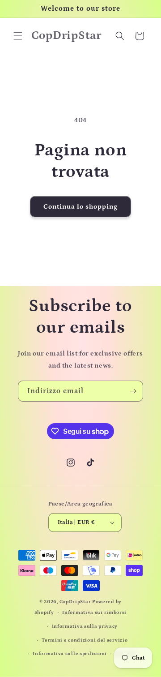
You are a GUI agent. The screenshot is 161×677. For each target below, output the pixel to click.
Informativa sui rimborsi (94, 612)
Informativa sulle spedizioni (70, 653)
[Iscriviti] (133, 391)
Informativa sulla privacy (85, 626)
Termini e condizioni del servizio (84, 640)
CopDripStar (75, 601)
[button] (18, 36)
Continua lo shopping (80, 206)
